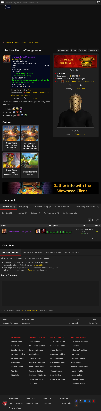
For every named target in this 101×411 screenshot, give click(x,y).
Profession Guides (18, 358)
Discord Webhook (10, 323)
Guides (96, 319)
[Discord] (76, 401)
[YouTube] (93, 401)
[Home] (4, 405)
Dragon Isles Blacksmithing (83, 229)
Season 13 (74, 346)
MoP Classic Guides (38, 337)
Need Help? (14, 398)
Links (84, 50)
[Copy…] (89, 220)
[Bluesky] (85, 401)
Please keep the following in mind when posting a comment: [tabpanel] (30, 284)
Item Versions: (17, 93)
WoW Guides (17, 337)
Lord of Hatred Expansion (80, 341)
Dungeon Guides (36, 350)
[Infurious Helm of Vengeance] (4, 231)
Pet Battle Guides (36, 367)
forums (31, 270)
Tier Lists (15, 371)
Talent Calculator (18, 367)
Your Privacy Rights (16, 403)
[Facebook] (89, 401)
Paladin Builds (76, 371)
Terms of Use (15, 408)
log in (22, 310)
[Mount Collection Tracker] (50, 188)
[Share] (98, 2)
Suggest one (80, 134)
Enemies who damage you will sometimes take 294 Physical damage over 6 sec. (30, 81)
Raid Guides (16, 362)
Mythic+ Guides (18, 354)
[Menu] (2, 2)
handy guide (38, 265)
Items (17, 42)
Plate (31, 42)
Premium (47, 403)
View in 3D (93, 50)
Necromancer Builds (79, 367)
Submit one (80, 88)
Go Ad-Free (94, 323)
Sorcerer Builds (77, 379)
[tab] (8, 207)
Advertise (64, 398)
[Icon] (6, 59)
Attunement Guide (58, 341)
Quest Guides (35, 358)
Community (74, 323)
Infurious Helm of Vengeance (19, 231)
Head (37, 42)
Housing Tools (28, 319)
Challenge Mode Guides (38, 375)
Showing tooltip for (19, 98)
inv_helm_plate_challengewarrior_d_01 (79, 81)
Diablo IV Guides (78, 337)
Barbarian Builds (77, 358)
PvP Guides (55, 367)
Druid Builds (75, 362)
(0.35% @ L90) (26, 76)
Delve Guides (17, 346)
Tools (77, 319)
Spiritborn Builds (77, 383)
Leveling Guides (18, 350)
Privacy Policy (66, 403)
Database (9, 42)
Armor (23, 42)
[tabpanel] (50, 228)
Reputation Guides (37, 362)
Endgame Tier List (78, 350)
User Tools (30, 398)
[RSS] (76, 405)
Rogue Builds (76, 375)
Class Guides (16, 341)
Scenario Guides (36, 371)
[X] (81, 401)
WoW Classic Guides (58, 337)
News (4, 319)
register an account (33, 310)
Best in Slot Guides (58, 346)
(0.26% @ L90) (28, 74)
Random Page (32, 403)
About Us (47, 398)
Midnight (15, 375)
